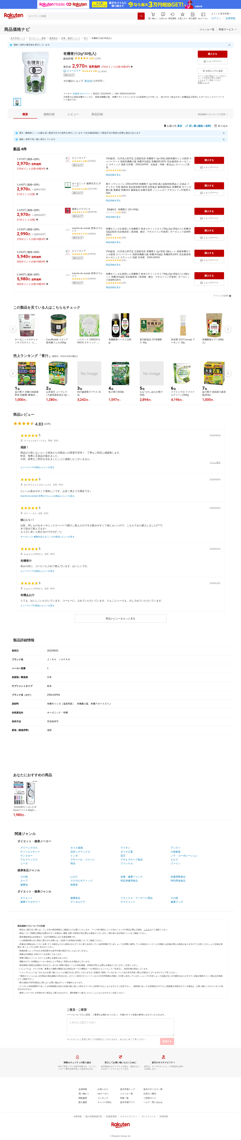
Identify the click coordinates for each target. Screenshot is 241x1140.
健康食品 (53, 38)
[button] (163, 16)
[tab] (25, 114)
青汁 (86, 38)
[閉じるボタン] (229, 45)
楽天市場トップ (17, 38)
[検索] (141, 16)
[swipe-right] (228, 329)
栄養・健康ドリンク (70, 38)
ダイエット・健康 (37, 38)
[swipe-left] (13, 329)
